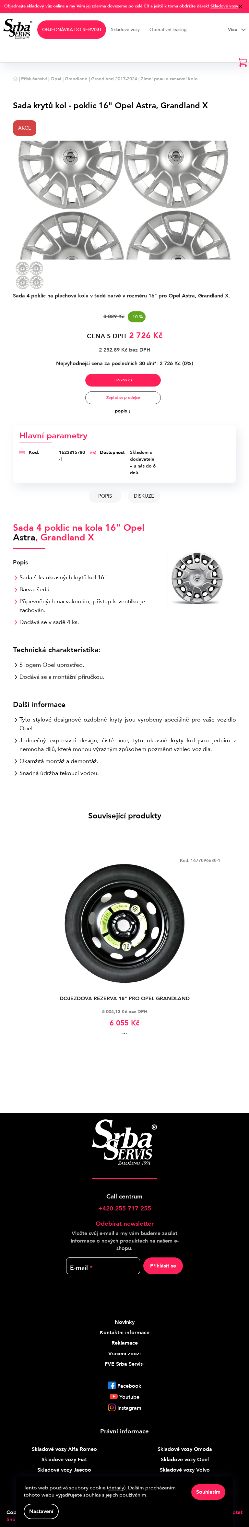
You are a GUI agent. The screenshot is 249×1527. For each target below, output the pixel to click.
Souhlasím (208, 1492)
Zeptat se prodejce (122, 397)
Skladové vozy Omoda (185, 1449)
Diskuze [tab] (144, 496)
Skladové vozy (224, 6)
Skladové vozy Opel (185, 1459)
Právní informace (124, 1431)
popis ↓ (123, 411)
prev (18, 958)
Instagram (129, 1408)
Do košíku (123, 380)
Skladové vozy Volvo (185, 1470)
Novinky (125, 1322)
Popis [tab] (105, 496)
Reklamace (125, 1343)
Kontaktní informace (124, 1332)
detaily (116, 1487)
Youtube (129, 1397)
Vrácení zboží (124, 1353)
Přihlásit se (163, 1265)
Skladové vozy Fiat (64, 1459)
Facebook (129, 1386)
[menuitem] (71, 29)
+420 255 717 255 (124, 1208)
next (231, 958)
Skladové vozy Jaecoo (64, 1470)
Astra (24, 537)
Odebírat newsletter (125, 1224)
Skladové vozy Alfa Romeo (64, 1449)
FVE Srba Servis (124, 1364)
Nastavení (41, 1511)
